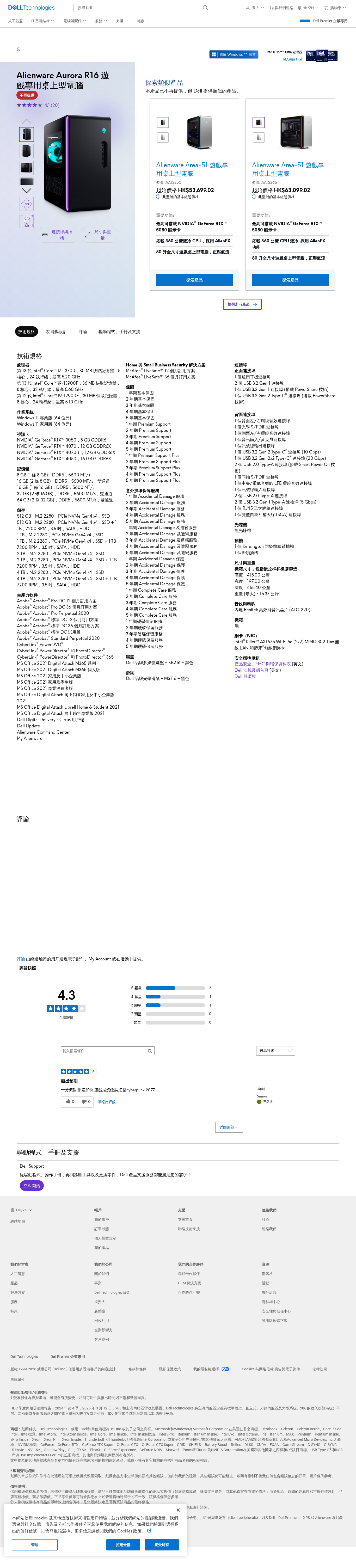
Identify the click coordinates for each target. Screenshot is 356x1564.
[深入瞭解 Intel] (321, 54)
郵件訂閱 (269, 1292)
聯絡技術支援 (189, 1229)
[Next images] (26, 190)
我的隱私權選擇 (206, 1369)
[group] (77, 167)
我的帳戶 (101, 1219)
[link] (281, 8)
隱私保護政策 (170, 1369)
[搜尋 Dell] (206, 8)
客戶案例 (101, 1339)
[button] (256, 8)
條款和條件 (137, 1369)
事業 (98, 1283)
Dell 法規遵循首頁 (251, 670)
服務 (14, 1302)
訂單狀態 (101, 1229)
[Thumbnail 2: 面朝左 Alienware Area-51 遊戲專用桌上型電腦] (259, 137)
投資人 (99, 1302)
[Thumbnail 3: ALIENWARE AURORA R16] (27, 168)
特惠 (14, 1311)
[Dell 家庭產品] (19, 49)
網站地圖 (17, 1221)
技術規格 (26, 331)
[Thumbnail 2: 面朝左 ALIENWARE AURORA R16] (27, 151)
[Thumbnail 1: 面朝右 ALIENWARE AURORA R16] (27, 134)
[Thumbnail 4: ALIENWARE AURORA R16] (27, 184)
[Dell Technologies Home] (31, 8)
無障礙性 (17, 1379)
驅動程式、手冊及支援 (119, 331)
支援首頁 (185, 1219)
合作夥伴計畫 (189, 1292)
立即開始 (31, 1185)
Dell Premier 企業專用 (330, 21)
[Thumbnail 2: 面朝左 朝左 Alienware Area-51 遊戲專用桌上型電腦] (163, 137)
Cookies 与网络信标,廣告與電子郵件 (271, 1369)
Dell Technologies (24, 1356)
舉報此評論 (106, 1102)
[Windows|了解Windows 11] (233, 54)
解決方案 (17, 1292)
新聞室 (99, 1311)
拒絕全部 (123, 1544)
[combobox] (141, 8)
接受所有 (162, 1544)
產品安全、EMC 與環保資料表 (263, 664)
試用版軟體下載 (274, 1320)
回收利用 (101, 1320)
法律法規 (319, 1369)
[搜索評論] (150, 1050)
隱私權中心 (271, 1302)
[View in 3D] (27, 204)
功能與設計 (56, 331)
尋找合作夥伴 (189, 1274)
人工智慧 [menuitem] (15, 21)
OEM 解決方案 (189, 1283)
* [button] (33, 469)
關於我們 (101, 1274)
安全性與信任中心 (276, 1311)
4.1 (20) (52, 105)
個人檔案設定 (105, 1238)
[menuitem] (43, 21)
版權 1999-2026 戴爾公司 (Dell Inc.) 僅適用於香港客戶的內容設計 (63, 1369)
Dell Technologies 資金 (112, 1292)
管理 (34, 1544)
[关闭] (178, 1510)
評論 (83, 331)
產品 (14, 1283)
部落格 (267, 1274)
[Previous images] (26, 120)
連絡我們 (269, 1229)
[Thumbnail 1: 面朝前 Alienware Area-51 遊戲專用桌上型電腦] (259, 122)
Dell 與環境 (245, 676)
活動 (265, 1283)
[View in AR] (27, 221)
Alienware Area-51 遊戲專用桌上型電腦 (192, 169)
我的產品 (101, 1248)
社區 (265, 1219)
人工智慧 (17, 1274)
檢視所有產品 (239, 304)
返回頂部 (226, 1127)
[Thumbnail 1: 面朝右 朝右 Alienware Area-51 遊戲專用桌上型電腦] (163, 122)
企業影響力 (103, 1330)
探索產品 (194, 280)
